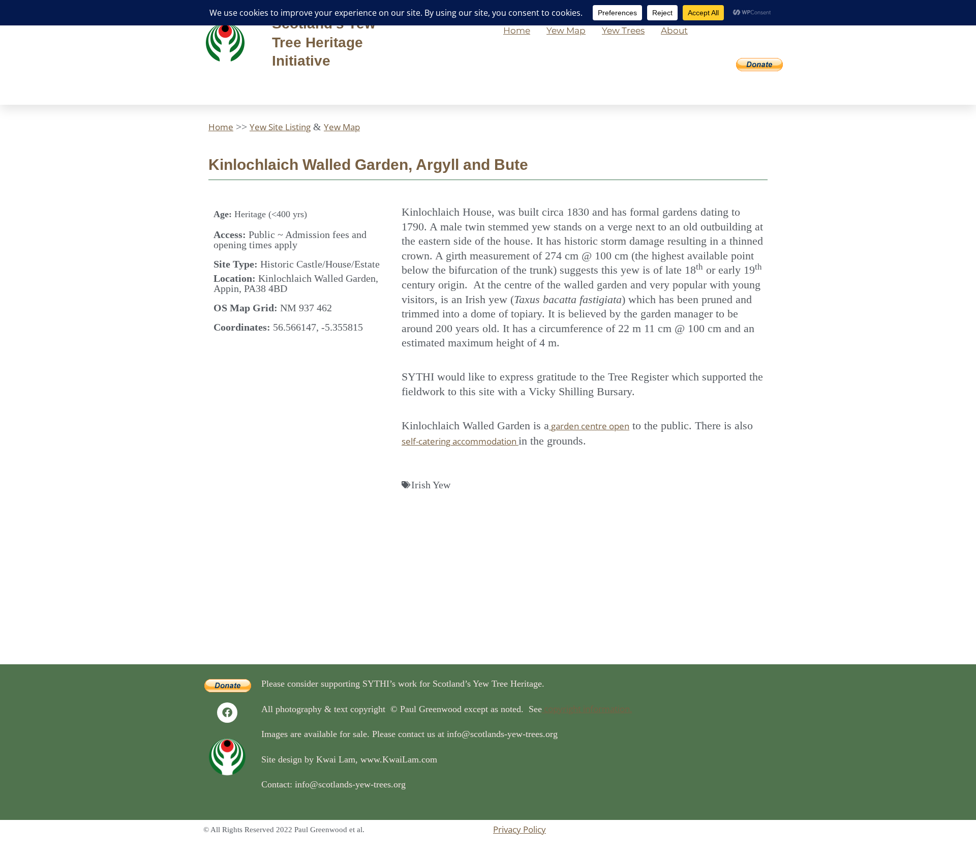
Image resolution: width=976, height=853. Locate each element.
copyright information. (587, 709)
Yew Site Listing (280, 127)
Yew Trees (623, 30)
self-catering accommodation (460, 441)
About (674, 30)
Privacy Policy (519, 829)
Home (516, 30)
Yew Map (566, 30)
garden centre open (590, 426)
